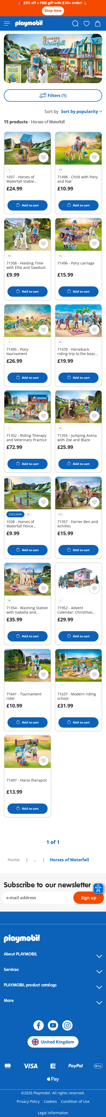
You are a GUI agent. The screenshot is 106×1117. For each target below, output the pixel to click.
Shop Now (53, 11)
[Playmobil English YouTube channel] (53, 1025)
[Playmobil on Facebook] (38, 1025)
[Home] (29, 23)
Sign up (88, 898)
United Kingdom (57, 1042)
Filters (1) (57, 95)
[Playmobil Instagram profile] (67, 1025)
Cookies (50, 1101)
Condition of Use (75, 1101)
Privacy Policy (28, 1101)
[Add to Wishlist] (43, 157)
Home (14, 860)
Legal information (53, 1112)
